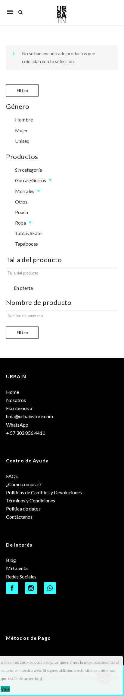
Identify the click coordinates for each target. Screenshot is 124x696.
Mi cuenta (110, 8)
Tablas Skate (28, 233)
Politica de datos (23, 508)
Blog (11, 560)
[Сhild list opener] (50, 180)
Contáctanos (19, 517)
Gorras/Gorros (30, 180)
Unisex (22, 141)
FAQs (12, 476)
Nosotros (16, 400)
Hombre (24, 119)
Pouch (21, 212)
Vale (5, 689)
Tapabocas (26, 244)
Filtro (22, 90)
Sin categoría (28, 170)
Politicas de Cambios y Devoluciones (44, 492)
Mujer (21, 130)
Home (12, 392)
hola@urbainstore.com (29, 416)
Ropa (20, 222)
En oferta (23, 288)
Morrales (24, 191)
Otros (21, 201)
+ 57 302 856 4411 (25, 433)
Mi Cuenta (17, 568)
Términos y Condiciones (30, 500)
